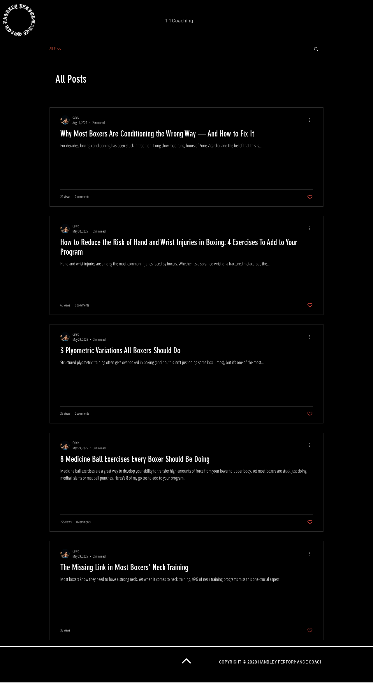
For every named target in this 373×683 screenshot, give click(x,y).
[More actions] (311, 119)
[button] (316, 49)
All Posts (55, 48)
